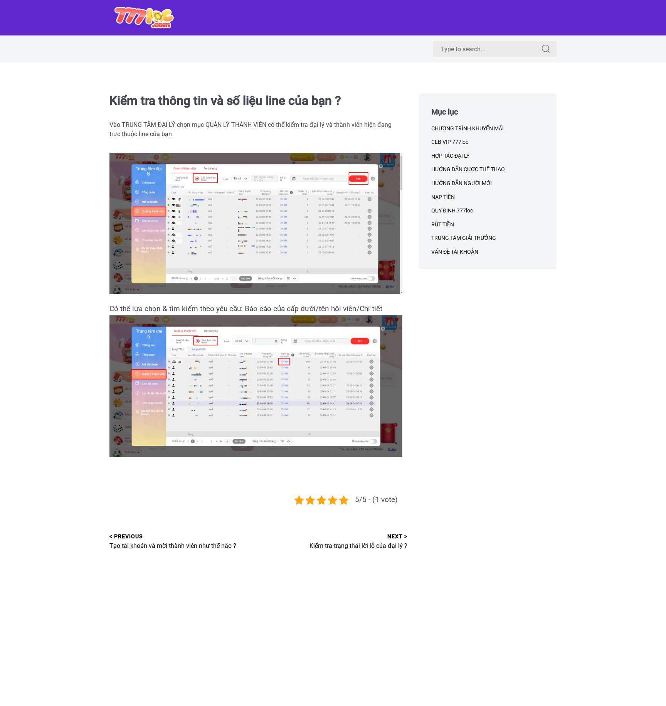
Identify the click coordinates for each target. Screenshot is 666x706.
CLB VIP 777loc (449, 142)
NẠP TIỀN (443, 197)
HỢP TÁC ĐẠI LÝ (450, 156)
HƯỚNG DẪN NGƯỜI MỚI (461, 183)
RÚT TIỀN (442, 224)
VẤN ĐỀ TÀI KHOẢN (454, 252)
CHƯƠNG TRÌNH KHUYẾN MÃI (467, 128)
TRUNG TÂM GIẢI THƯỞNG (463, 238)
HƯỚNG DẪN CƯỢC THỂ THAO (468, 169)
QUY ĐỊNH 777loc (452, 210)
